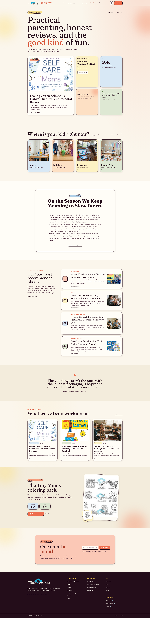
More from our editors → (75, 245)
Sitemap (117, 615)
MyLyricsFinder (110, 603)
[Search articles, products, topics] (111, 3)
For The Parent (83, 3)
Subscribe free (82, 72)
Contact (108, 590)
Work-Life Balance (91, 587)
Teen (69, 598)
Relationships (90, 590)
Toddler (69, 587)
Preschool (70, 590)
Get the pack (36, 514)
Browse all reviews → (33, 296)
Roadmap (63, 3)
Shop (100, 3)
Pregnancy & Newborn (73, 581)
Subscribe (118, 3)
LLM (121, 615)
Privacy (108, 593)
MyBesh (108, 606)
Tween (69, 596)
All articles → (118, 415)
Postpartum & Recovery (93, 584)
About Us (108, 587)
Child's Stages (71, 3)
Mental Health (90, 581)
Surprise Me (93, 3)
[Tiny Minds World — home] (39, 581)
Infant (69, 584)
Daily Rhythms (90, 593)
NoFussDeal (109, 600)
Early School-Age (72, 593)
